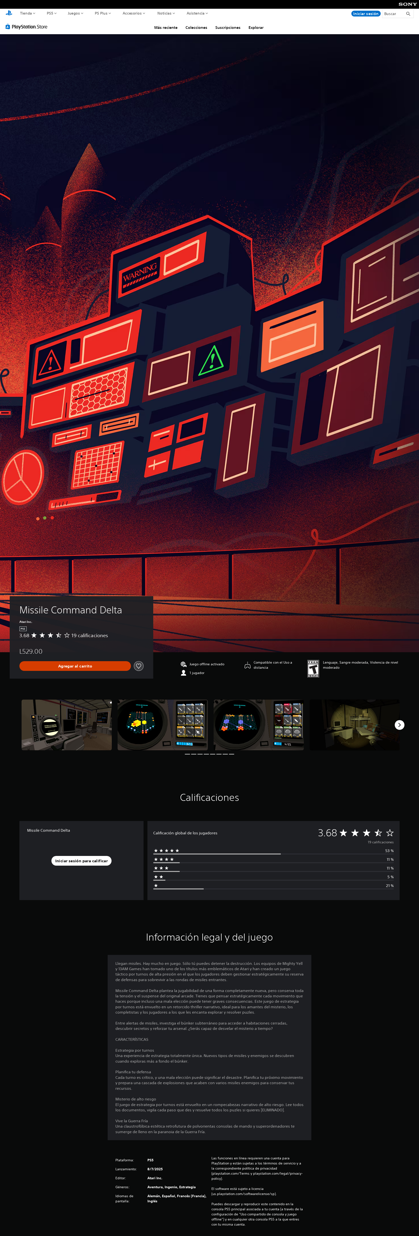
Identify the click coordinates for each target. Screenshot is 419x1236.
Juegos (74, 13)
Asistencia (196, 13)
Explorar (256, 27)
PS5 (50, 13)
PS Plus (101, 13)
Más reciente (165, 27)
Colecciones (196, 27)
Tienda (26, 13)
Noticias (164, 13)
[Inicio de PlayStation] (9, 13)
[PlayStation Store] (28, 26)
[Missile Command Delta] (67, 724)
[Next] (399, 725)
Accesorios (132, 13)
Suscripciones (228, 27)
